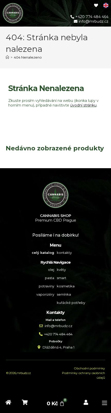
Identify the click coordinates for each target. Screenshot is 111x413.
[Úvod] (7, 57)
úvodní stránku (83, 105)
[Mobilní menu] (102, 403)
